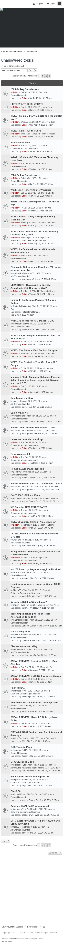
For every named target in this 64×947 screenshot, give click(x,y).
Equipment (51, 738)
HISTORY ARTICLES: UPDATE (27, 104)
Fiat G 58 (16, 791)
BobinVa (17, 472)
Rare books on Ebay (22, 398)
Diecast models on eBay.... (25, 646)
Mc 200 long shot (20, 631)
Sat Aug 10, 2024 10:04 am (41, 226)
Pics (49, 208)
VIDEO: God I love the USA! (26, 130)
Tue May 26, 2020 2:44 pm (41, 516)
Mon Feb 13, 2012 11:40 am (42, 578)
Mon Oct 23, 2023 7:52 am (22, 315)
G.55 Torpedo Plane (21, 747)
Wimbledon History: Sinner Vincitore (31, 190)
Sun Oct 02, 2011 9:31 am (49, 640)
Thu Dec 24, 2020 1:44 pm (41, 463)
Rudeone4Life (19, 765)
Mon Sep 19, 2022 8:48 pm (41, 356)
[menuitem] (4, 941)
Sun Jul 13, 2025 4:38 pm (40, 196)
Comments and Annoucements (24, 148)
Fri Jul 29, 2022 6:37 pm (40, 371)
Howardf (17, 324)
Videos (52, 122)
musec (16, 705)
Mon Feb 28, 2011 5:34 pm (48, 771)
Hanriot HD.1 (18, 687)
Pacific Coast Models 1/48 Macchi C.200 (33, 427)
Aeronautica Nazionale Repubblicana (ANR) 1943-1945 (36, 768)
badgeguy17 (18, 809)
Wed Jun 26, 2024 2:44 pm (41, 261)
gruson (16, 572)
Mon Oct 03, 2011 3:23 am (50, 626)
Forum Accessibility (22, 454)
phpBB (13, 938)
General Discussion (19, 95)
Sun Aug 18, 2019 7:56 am (43, 546)
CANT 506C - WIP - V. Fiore (25, 495)
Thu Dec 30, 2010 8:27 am (47, 800)
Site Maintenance (20, 142)
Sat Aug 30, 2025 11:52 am (41, 184)
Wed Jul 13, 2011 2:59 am (41, 711)
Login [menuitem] (52, 4)
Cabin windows (19, 412)
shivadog (17, 691)
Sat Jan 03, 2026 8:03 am (40, 151)
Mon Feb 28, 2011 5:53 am (41, 785)
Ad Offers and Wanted (20, 276)
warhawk (17, 273)
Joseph (16, 750)
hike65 (16, 827)
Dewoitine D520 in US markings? (29, 602)
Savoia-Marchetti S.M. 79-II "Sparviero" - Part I (36, 483)
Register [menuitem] (39, 4)
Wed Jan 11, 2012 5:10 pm (44, 596)
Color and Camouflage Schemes (25, 593)
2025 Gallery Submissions (25, 89)
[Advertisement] (32, 889)
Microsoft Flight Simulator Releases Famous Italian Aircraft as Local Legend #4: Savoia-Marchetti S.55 (35, 380)
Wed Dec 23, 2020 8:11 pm (43, 478)
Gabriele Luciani (20, 620)
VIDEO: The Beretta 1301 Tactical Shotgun (34, 350)
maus (15, 401)
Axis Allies (54, 605)
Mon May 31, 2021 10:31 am (48, 422)
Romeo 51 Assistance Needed (27, 468)
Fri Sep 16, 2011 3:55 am (45, 655)
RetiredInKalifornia (21, 306)
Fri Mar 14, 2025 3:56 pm (40, 211)
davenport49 (18, 430)
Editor (16, 92)
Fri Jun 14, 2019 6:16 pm (40, 563)
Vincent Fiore (19, 416)
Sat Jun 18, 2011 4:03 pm (40, 726)
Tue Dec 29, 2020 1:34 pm (41, 448)
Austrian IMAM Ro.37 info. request (30, 806)
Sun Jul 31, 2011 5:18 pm (40, 682)
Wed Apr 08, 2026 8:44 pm (41, 125)
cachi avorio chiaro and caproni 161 (31, 776)
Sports (51, 193)
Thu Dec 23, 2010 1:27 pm (41, 833)
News (50, 107)
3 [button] (46, 76)
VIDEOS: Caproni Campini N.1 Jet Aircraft (33, 522)
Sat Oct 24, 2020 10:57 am (47, 489)
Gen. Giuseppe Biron (22, 761)
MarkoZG (17, 590)
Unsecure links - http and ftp (27, 439)
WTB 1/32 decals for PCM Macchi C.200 (32, 320)
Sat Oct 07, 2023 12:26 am (43, 330)
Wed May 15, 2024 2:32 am (44, 279)
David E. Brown (20, 635)
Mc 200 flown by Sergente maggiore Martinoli (36, 569)
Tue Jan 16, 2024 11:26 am (41, 294)
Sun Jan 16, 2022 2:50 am (40, 407)
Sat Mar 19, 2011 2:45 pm (41, 756)
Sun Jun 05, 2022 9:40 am (41, 392)
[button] (49, 76)
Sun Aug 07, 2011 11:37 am (41, 670)
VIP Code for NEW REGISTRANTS (29, 507)
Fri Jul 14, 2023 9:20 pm (40, 344)
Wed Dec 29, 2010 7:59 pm (47, 815)
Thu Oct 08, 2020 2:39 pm (47, 501)
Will (14, 738)
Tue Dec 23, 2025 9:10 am (41, 169)
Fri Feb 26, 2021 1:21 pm (46, 433)
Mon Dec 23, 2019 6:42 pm (41, 528)
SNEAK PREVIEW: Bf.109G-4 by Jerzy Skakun (36, 676)
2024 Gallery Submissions (25, 175)
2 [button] (42, 76)
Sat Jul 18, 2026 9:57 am (40, 98)
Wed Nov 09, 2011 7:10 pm (42, 608)
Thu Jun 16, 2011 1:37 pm (38, 741)
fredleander (18, 649)
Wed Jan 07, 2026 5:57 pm (41, 137)
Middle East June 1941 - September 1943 (29, 240)
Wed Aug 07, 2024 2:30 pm (41, 243)
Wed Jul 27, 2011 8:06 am (43, 697)
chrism (16, 605)
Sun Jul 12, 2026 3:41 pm (40, 110)
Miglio (16, 779)
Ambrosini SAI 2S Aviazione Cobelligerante (34, 702)
